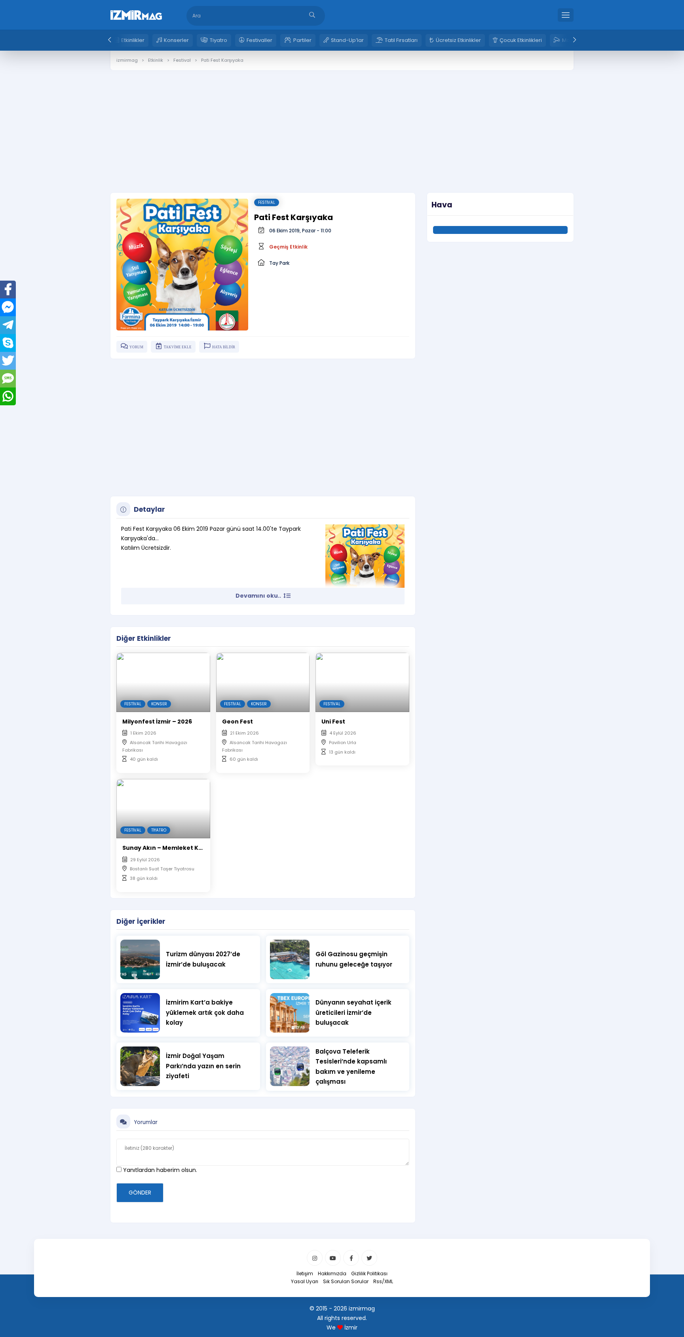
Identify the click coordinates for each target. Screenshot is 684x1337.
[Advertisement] (342, 125)
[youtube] (333, 1258)
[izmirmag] (136, 14)
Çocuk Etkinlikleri (521, 40)
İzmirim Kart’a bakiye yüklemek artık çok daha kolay (205, 1012)
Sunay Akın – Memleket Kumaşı (169, 848)
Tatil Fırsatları (401, 40)
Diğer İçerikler (140, 921)
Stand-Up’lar (347, 40)
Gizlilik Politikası (369, 1273)
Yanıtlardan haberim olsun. (159, 1170)
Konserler (176, 40)
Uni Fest (333, 721)
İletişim (304, 1273)
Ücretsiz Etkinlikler (458, 40)
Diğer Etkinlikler (143, 638)
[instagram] (315, 1258)
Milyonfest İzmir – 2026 (157, 721)
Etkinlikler (132, 40)
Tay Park (279, 263)
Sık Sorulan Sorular (346, 1281)
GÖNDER (140, 1192)
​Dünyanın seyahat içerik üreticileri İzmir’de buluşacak (353, 1012)
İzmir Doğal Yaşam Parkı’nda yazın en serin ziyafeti (203, 1066)
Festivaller (259, 40)
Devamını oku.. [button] (259, 596)
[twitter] (369, 1258)
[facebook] (351, 1258)
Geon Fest (237, 721)
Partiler (302, 40)
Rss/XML (383, 1281)
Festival (266, 202)
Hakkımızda (332, 1273)
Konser (159, 704)
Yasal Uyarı (304, 1281)
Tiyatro (218, 40)
